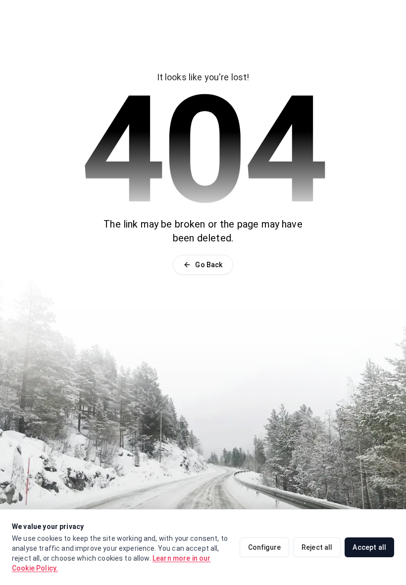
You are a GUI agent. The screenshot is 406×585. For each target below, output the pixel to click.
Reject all (317, 547)
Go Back (208, 265)
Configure (264, 547)
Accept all (369, 547)
